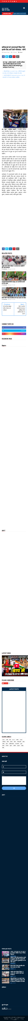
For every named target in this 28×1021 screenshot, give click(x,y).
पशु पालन (18, 745)
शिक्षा (10, 739)
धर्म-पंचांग (7, 745)
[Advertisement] (14, 29)
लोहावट (22, 745)
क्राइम (23, 741)
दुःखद (21, 743)
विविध (3, 747)
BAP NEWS (5, 8)
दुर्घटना (11, 745)
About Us (17, 1018)
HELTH (13, 739)
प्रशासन (11, 741)
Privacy (22, 1018)
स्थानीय (17, 739)
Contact (14, 1019)
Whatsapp (6, 1018)
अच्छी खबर (3, 741)
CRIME (21, 739)
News (21, 52)
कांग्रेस (3, 743)
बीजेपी (8, 741)
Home (11, 1018)
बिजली (3, 745)
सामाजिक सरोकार (11, 743)
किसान (15, 741)
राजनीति (14, 745)
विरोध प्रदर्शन (19, 741)
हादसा (7, 743)
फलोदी (7, 739)
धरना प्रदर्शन (17, 743)
